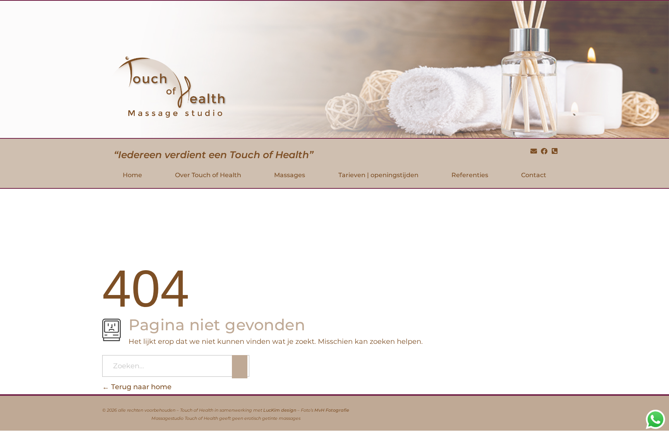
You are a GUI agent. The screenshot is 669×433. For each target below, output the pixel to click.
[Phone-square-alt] (554, 151)
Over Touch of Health (208, 175)
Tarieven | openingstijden (378, 175)
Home (132, 175)
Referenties (469, 175)
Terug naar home (140, 387)
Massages (289, 175)
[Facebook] (544, 151)
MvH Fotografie (331, 410)
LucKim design (279, 410)
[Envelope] (534, 151)
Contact (533, 175)
